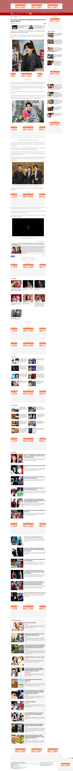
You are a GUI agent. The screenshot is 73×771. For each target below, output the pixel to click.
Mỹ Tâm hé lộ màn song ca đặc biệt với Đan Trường (28, 303)
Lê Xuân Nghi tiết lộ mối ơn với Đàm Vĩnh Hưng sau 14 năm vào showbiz (23, 375)
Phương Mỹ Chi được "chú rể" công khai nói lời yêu (23, 382)
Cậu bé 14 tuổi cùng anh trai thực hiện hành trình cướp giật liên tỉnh (58, 34)
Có (24, 259)
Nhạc (30, 13)
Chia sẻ (13, 256)
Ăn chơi (52, 13)
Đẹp (33, 13)
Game (43, 13)
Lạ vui (39, 13)
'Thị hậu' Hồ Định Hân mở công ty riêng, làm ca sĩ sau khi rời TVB (58, 114)
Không (32, 259)
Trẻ (36, 13)
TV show (26, 13)
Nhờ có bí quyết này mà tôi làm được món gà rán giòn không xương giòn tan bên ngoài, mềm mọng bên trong (23, 430)
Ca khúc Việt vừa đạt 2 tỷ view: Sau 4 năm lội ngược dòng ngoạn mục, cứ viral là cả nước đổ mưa (23, 368)
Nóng (17, 13)
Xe (48, 13)
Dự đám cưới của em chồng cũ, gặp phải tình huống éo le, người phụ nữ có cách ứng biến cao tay (23, 416)
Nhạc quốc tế (19, 16)
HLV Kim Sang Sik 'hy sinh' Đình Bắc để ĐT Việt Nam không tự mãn (40, 422)
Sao (19, 13)
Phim (22, 13)
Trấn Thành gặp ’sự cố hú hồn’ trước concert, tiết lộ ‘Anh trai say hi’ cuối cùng (23, 26)
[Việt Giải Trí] (12, 14)
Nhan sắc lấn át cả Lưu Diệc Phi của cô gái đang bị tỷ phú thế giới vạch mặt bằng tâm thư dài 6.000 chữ (58, 49)
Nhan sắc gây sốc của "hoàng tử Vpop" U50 (28, 289)
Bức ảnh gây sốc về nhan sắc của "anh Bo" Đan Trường (16, 318)
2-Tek (46, 13)
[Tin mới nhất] (14, 14)
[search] (58, 13)
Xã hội (56, 13)
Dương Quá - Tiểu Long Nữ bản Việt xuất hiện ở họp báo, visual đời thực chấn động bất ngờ (27, 244)
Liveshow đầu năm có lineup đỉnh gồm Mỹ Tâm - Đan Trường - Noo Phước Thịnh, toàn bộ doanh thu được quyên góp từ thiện (40, 304)
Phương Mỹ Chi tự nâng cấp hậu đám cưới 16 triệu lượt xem (40, 382)
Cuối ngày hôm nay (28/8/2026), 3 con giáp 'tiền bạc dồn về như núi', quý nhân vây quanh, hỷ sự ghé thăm (58, 102)
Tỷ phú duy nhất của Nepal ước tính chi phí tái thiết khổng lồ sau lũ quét (40, 408)
